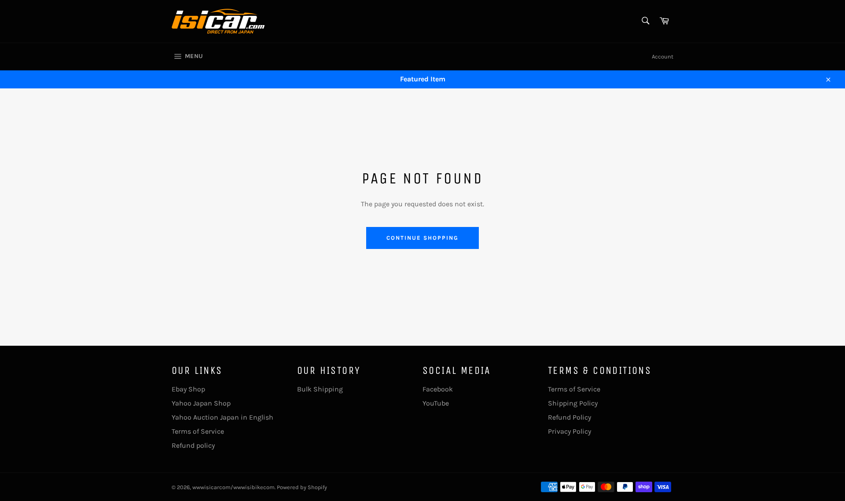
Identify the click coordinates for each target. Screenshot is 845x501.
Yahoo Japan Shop (201, 403)
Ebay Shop (188, 389)
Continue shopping (422, 237)
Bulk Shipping (320, 389)
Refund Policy (569, 417)
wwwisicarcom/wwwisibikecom (233, 487)
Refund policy (193, 445)
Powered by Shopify (302, 487)
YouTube (435, 403)
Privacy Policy (569, 431)
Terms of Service (198, 431)
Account (662, 56)
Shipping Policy (573, 403)
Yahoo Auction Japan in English (222, 417)
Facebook (437, 389)
